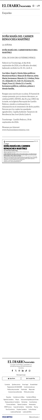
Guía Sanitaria (33, 402)
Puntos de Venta (10, 404)
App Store (12, 378)
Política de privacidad (13, 389)
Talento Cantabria (22, 404)
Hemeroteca (32, 404)
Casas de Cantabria (18, 407)
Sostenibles (29, 407)
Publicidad (24, 389)
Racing (36, 407)
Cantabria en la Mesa (18, 397)
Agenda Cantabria (8, 399)
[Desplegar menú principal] (38, 6)
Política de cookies (29, 392)
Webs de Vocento (34, 417)
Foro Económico (10, 409)
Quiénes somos (16, 384)
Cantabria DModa (31, 397)
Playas (17, 399)
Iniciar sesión (33, 6)
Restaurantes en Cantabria (12, 402)
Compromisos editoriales (15, 392)
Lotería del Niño (27, 412)
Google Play (31, 378)
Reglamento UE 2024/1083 (14, 387)
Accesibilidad (33, 384)
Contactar (7, 384)
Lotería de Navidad (16, 412)
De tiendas (24, 402)
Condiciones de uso (29, 387)
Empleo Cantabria (22, 409)
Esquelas (7, 13)
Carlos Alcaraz (32, 409)
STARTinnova (8, 407)
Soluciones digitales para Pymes (29, 399)
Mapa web (32, 389)
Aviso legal (25, 384)
